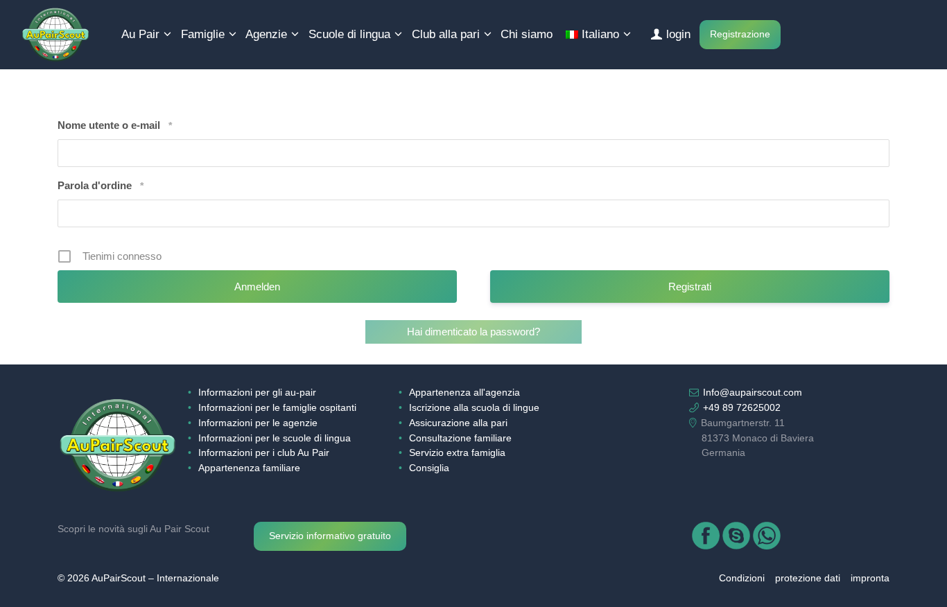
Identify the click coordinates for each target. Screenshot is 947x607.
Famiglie (203, 34)
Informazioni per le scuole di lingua (274, 438)
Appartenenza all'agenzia (464, 392)
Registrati (689, 286)
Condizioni (742, 578)
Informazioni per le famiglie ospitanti (277, 408)
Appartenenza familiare (249, 468)
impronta (870, 578)
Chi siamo (527, 34)
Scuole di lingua (349, 34)
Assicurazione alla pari (458, 423)
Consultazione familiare (460, 438)
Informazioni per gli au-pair (257, 392)
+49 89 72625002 (742, 408)
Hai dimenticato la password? (473, 331)
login (678, 34)
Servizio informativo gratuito (330, 536)
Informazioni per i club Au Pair (263, 453)
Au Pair (140, 34)
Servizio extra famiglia (457, 453)
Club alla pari (446, 34)
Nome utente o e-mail (115, 125)
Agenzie (266, 34)
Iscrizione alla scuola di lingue (474, 408)
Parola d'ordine (101, 185)
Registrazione (740, 34)
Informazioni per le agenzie (258, 423)
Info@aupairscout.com (752, 392)
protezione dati (807, 578)
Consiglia (429, 468)
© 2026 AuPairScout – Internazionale (138, 578)
